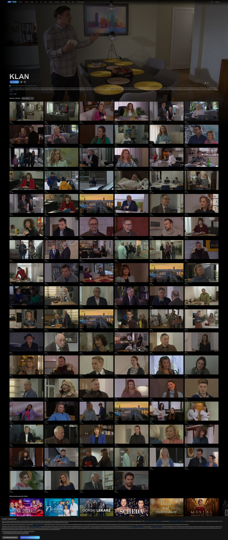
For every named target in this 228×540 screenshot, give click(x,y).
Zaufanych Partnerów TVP (156, 526)
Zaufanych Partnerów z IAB (137, 526)
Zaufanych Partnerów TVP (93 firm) (176, 521)
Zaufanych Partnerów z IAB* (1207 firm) (153, 521)
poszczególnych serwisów (38, 524)
